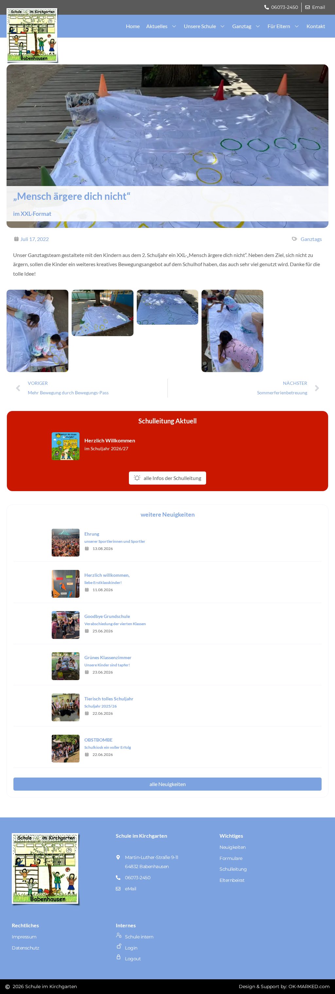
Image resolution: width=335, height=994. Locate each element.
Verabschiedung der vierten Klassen (115, 623)
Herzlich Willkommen (109, 440)
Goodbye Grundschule (107, 616)
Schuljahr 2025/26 (100, 706)
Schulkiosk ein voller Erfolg (107, 747)
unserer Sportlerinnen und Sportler (114, 541)
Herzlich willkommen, (107, 575)
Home (133, 26)
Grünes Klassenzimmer (108, 657)
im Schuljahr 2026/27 (106, 448)
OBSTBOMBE (98, 740)
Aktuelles (157, 26)
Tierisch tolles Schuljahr (108, 698)
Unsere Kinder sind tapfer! (107, 664)
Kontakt (316, 26)
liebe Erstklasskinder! (103, 582)
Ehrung (91, 534)
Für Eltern (279, 26)
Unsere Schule (200, 26)
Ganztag (241, 26)
